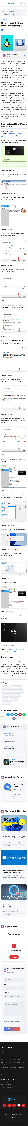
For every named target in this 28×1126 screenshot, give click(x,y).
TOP (15, 1118)
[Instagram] (14, 1105)
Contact (3, 1052)
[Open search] (25, 3)
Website (8, 992)
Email (5, 984)
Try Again (14, 957)
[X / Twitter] (9, 1105)
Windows (11, 11)
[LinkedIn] (19, 1105)
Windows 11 (6, 703)
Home (5, 10)
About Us (3, 1050)
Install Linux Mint (16, 687)
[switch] (21, 3)
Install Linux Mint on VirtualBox (11, 695)
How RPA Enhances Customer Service (10, 1065)
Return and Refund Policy (7, 1087)
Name (5, 976)
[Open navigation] (2, 3)
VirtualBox (11, 133)
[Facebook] (4, 1105)
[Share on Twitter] (8, 714)
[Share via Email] (14, 718)
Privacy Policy (4, 1082)
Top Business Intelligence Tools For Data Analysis (12, 1062)
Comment (7, 1001)
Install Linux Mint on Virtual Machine (13, 691)
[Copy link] (18, 718)
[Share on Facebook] (12, 714)
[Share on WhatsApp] (24, 714)
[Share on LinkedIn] (16, 714)
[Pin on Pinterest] (20, 714)
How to (5, 687)
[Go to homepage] (12, 3)
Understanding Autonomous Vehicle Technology (12, 1067)
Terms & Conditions (6, 1084)
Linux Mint (13, 699)
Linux (5, 699)
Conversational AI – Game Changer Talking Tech (12, 1060)
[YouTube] (23, 1105)
